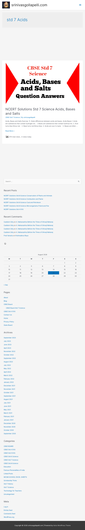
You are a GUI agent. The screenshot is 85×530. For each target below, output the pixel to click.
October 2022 (9, 355)
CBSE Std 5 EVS (9, 453)
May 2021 (7, 410)
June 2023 (7, 344)
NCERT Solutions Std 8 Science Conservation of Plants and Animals (28, 196)
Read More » (9, 131)
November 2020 (9, 427)
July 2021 (7, 403)
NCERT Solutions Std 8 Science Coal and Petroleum (22, 202)
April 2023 (7, 348)
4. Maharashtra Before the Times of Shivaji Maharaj (34, 222)
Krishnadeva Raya (21, 235)
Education (7, 467)
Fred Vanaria (8, 235)
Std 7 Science (9, 487)
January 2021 (8, 420)
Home (6, 318)
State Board (8, 325)
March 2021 (8, 413)
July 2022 (7, 365)
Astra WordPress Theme (62, 525)
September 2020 (10, 433)
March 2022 (8, 375)
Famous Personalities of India (14, 470)
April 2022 (7, 372)
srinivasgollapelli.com (29, 5)
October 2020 (9, 430)
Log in (6, 507)
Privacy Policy (9, 322)
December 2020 (9, 423)
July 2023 (7, 341)
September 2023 (10, 338)
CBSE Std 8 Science (11, 463)
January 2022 (9, 382)
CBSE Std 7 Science (12, 117)
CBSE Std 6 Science (11, 456)
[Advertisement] (42, 44)
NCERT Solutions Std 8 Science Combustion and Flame (23, 199)
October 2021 (8, 392)
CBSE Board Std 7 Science (15, 308)
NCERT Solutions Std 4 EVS (13, 209)
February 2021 (9, 416)
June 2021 (7, 406)
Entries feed (8, 510)
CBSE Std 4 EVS (9, 311)
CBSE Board (8, 304)
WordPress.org (9, 517)
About (6, 297)
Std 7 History (8, 484)
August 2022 (8, 362)
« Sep (6, 285)
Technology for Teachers (13, 491)
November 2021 (9, 389)
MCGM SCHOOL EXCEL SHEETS (15, 477)
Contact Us (8, 315)
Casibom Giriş (9, 222)
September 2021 (9, 396)
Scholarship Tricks (10, 480)
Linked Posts (8, 473)
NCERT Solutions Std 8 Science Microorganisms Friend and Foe (26, 206)
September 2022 (10, 358)
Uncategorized (9, 494)
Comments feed (9, 514)
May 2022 (7, 368)
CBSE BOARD (8, 446)
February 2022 (9, 379)
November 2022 (9, 351)
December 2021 (9, 386)
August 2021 (8, 399)
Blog (5, 301)
